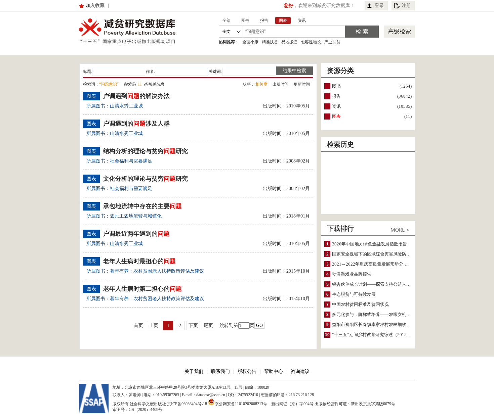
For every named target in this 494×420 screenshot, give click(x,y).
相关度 (261, 84)
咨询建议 (300, 371)
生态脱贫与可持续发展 (354, 294)
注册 (406, 5)
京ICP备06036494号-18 (187, 404)
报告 (336, 96)
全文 (226, 31)
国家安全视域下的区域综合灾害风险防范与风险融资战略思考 (391, 253)
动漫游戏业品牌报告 (351, 274)
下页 (193, 325)
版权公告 (247, 371)
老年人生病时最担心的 (139, 261)
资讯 (336, 106)
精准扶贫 (270, 42)
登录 (379, 5)
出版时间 (281, 84)
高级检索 (399, 31)
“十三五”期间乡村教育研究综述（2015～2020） (378, 334)
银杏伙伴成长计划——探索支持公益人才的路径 (378, 284)
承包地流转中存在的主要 (142, 206)
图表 (336, 116)
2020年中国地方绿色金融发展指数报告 (369, 243)
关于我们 (193, 371)
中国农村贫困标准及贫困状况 (360, 304)
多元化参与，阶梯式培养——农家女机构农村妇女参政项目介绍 (393, 314)
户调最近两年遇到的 (136, 233)
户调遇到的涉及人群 (136, 123)
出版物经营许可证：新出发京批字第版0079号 (355, 404)
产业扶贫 (332, 42)
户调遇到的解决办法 (136, 96)
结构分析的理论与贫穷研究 (145, 151)
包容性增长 (311, 42)
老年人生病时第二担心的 (142, 288)
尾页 (208, 325)
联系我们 (220, 371)
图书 (336, 86)
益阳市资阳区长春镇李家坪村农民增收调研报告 (378, 324)
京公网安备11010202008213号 (241, 403)
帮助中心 (273, 371)
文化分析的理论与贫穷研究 (145, 178)
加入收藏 (95, 5)
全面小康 (250, 42)
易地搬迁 (289, 42)
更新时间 (302, 84)
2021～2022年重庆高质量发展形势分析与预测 (376, 264)
